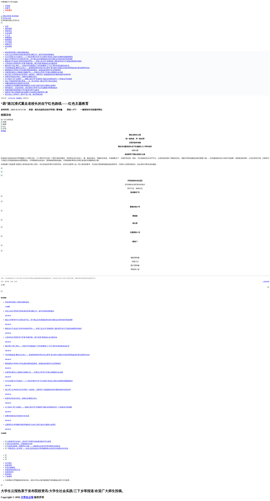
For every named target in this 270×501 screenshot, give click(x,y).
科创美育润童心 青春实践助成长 (17, 52)
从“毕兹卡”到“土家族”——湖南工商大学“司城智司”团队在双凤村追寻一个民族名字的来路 (38, 79)
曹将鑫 (3, 131)
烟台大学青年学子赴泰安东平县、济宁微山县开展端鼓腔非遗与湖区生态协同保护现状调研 (39, 59)
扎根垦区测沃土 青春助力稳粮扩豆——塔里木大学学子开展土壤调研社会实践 (34, 72)
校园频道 (8, 37)
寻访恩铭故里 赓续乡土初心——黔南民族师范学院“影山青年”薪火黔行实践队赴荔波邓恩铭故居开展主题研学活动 (47, 68)
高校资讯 (8, 31)
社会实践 (8, 33)
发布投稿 (15, 16)
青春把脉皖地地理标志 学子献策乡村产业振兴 (22, 90)
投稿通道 (8, 10)
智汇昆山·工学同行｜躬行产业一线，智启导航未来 (24, 94)
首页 (6, 26)
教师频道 (8, 40)
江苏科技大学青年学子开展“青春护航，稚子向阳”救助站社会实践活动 (31, 63)
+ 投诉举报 (266, 281)
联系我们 (8, 474)
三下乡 (7, 35)
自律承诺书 (9, 472)
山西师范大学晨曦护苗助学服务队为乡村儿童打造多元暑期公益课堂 (30, 85)
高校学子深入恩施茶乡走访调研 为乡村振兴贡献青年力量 (26, 92)
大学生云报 (11, 98)
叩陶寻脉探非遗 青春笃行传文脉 (17, 83)
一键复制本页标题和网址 (91, 110)
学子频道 (8, 42)
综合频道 (8, 46)
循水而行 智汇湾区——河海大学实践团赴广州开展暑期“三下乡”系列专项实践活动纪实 (37, 65)
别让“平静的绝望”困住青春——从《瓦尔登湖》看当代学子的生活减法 (31, 81)
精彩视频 (8, 28)
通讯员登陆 (7, 16)
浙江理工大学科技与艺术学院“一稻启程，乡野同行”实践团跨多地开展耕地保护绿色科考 (38, 74)
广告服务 (8, 476)
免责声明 (8, 465)
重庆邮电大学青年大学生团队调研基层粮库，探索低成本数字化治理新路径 (33, 70)
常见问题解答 (10, 467)
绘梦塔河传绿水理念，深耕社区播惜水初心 (21, 77)
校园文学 (8, 44)
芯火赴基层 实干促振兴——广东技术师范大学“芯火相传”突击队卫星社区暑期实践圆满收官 (39, 57)
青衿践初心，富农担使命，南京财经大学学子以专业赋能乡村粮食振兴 (31, 88)
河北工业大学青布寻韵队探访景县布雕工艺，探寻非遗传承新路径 (29, 54)
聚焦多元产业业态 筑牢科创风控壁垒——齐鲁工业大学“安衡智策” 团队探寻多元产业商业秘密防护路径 (43, 61)
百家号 (7, 8)
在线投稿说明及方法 (12, 470)
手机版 (7, 6)
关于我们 (8, 463)
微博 (4, 124)
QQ (4, 126)
